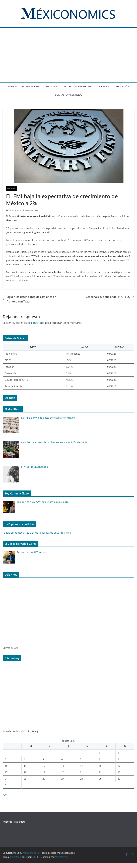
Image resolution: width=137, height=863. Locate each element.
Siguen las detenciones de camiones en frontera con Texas (31, 299)
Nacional (52, 86)
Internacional (31, 86)
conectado (37, 323)
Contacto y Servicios (68, 94)
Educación (122, 86)
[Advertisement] (68, 57)
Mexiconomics (31, 210)
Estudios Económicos (77, 86)
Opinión (102, 86)
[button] (108, 86)
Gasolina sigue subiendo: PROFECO (108, 297)
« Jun (5, 794)
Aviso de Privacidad (14, 821)
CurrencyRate (10, 647)
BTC (23, 731)
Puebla (12, 86)
